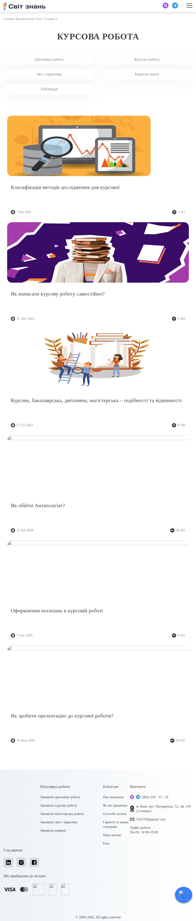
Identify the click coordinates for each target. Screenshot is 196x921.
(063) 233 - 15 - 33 (155, 797)
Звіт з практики (49, 74)
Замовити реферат (53, 830)
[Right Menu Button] (189, 5)
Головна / (10, 19)
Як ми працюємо (115, 805)
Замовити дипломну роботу (60, 797)
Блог (39, 19)
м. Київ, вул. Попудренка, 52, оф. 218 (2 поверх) (163, 809)
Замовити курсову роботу (58, 805)
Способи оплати (114, 814)
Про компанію (113, 797)
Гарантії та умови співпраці (116, 824)
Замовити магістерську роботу (62, 814)
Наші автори (112, 835)
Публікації (49, 89)
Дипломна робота (49, 59)
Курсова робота (25, 19)
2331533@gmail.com (150, 819)
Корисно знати (147, 74)
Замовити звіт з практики (58, 822)
